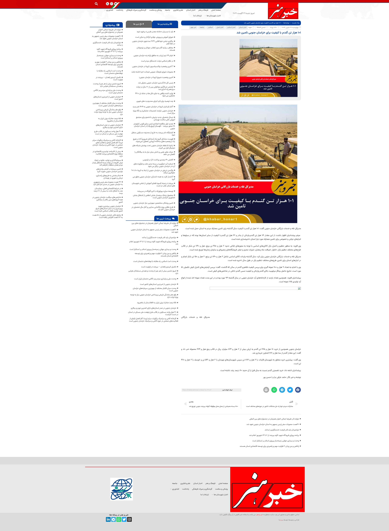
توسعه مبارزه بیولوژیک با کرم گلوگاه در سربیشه (155, 191)
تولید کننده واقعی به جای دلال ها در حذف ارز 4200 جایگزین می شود (155, 94)
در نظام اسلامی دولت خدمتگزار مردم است (157, 61)
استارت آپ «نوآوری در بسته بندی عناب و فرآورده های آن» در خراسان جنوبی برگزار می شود (154, 165)
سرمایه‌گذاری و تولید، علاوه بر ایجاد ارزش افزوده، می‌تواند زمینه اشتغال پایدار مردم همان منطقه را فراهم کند (107, 163)
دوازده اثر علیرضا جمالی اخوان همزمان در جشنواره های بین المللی (274, 418)
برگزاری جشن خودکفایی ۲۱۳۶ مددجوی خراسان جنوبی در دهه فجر (153, 42)
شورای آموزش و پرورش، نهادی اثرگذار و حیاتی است (154, 37)
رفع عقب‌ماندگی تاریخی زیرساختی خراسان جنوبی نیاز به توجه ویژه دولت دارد (154, 296)
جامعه (202, 27)
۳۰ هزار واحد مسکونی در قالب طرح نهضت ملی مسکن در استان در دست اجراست (153, 313)
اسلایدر (210, 27)
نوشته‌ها (286, 23)
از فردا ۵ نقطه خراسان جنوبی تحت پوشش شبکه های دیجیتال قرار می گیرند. (153, 147)
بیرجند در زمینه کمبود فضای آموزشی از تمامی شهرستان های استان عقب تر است (153, 184)
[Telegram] (113, 519)
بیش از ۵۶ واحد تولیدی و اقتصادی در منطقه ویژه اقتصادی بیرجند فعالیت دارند (108, 154)
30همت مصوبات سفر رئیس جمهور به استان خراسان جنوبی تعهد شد (272, 424)
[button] (96, 3)
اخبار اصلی (219, 27)
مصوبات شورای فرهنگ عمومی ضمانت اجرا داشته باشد (152, 71)
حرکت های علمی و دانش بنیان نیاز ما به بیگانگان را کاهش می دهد (155, 153)
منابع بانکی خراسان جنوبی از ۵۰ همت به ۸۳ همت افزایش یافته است (107, 216)
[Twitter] (124, 519)
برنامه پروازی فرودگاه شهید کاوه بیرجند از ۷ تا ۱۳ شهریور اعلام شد (274, 435)
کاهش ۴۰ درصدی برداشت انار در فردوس (158, 159)
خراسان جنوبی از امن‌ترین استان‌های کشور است (158, 284)
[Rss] (107, 3)
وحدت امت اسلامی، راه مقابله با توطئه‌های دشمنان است (154, 261)
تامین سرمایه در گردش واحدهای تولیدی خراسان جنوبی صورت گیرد (109, 170)
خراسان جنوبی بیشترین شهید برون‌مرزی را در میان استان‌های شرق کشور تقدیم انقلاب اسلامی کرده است (109, 209)
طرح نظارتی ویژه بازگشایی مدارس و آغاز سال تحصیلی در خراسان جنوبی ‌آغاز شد (153, 208)
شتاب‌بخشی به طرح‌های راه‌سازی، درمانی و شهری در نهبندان (109, 177)
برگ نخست (295, 23)
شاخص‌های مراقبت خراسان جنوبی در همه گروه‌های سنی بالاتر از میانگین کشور (107, 200)
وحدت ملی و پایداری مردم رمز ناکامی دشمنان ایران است (155, 278)
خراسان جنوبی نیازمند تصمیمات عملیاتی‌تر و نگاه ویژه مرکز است (154, 112)
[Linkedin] (108, 519)
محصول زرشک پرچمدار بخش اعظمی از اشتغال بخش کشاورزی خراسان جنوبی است (154, 196)
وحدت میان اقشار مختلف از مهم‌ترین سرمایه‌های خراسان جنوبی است (155, 289)
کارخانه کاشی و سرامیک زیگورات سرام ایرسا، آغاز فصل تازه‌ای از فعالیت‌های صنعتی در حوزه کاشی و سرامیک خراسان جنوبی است (153, 320)
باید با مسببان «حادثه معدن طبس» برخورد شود (155, 31)
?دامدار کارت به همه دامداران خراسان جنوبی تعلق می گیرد (154, 178)
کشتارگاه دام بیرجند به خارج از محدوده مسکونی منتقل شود (153, 134)
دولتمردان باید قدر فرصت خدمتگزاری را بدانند (282, 429)
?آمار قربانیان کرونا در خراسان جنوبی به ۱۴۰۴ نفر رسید (153, 106)
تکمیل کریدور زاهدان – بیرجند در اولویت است (158, 266)
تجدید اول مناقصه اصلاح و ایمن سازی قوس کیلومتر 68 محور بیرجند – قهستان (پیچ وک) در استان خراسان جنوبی (154, 126)
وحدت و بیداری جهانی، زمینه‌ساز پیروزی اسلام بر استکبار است (275, 440)
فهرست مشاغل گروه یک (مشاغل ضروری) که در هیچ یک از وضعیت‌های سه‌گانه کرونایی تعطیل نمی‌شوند (154, 140)
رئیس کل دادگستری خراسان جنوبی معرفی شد (155, 82)
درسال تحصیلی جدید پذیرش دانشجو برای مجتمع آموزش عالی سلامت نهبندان (155, 118)
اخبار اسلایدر (231, 27)
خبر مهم (193, 27)
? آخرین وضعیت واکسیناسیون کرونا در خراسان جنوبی (152, 66)
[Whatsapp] (118, 519)
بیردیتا (281, 520)
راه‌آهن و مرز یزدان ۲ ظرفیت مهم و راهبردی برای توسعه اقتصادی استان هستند (269, 446)
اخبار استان (242, 27)
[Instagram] (111, 3)
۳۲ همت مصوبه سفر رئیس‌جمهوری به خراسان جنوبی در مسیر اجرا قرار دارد (108, 183)
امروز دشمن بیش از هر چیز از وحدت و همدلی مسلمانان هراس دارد (153, 272)
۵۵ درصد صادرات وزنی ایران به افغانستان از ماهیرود (156, 302)
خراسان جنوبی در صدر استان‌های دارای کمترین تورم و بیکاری (153, 308)
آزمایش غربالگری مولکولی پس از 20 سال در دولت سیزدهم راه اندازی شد (155, 88)
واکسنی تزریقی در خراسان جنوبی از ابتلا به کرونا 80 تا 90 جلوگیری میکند (153, 171)
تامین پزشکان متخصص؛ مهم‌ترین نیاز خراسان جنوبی (153, 203)
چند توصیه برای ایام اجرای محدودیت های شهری (154, 101)
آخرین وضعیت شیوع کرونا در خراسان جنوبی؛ (156, 77)
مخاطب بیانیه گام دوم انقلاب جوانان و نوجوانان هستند (156, 49)
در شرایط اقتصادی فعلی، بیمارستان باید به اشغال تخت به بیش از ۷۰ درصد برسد (108, 191)
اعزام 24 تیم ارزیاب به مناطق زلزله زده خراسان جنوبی (153, 55)
